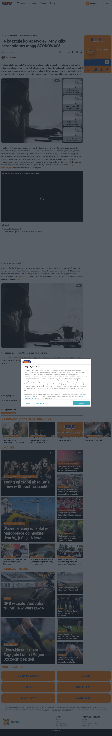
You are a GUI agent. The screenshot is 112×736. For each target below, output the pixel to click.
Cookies (34, 398)
